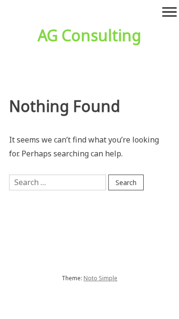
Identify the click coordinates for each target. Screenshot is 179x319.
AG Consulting (89, 35)
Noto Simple (100, 278)
